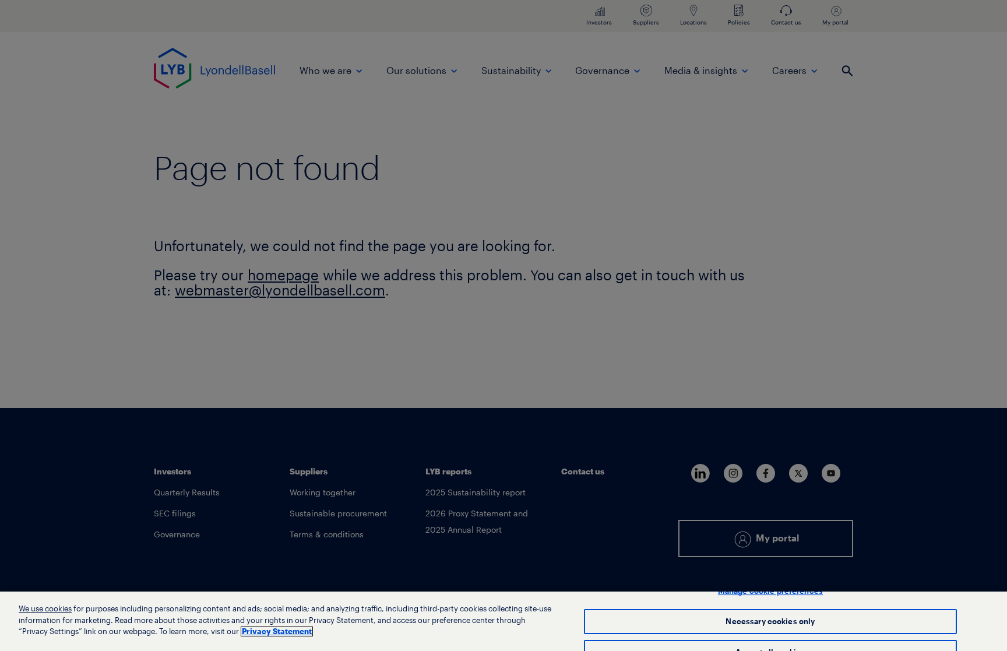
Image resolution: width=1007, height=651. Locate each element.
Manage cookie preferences (770, 591)
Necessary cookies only (770, 621)
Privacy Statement (277, 631)
